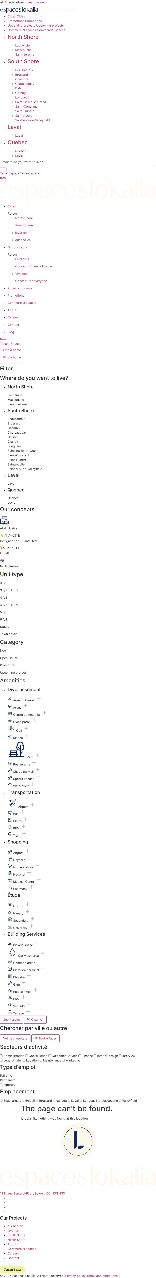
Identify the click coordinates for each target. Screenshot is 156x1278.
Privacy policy (75, 1276)
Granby (20, 93)
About (12, 1244)
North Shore (23, 37)
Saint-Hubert (24, 111)
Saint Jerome (24, 54)
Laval (14, 127)
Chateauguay (24, 84)
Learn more (35, 2)
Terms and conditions (102, 1276)
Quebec (18, 142)
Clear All (36, 1019)
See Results (11, 1019)
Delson (20, 88)
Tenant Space (10, 344)
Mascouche (23, 50)
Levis (19, 155)
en (4, 178)
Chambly (21, 79)
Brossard (21, 74)
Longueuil (22, 97)
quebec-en (15, 1226)
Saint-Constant (26, 106)
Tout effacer (47, 1038)
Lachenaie (22, 45)
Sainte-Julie (23, 115)
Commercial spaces (22, 1249)
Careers (13, 1253)
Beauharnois (24, 70)
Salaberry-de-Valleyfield (32, 120)
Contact (13, 1258)
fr (1, 178)
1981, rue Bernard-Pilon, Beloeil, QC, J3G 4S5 (32, 1193)
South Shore (23, 61)
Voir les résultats (15, 1038)
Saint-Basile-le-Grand (30, 102)
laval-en (13, 1230)
